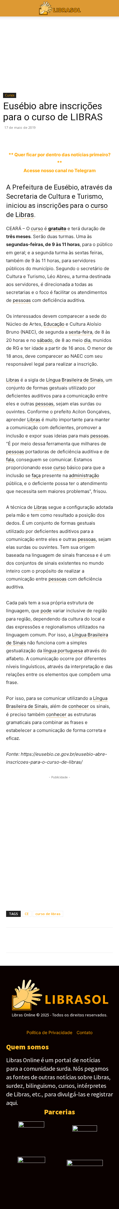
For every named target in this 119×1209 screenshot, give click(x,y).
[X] (26, 136)
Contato (84, 1032)
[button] (110, 8)
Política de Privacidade (49, 1032)
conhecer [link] (78, 706)
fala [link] (10, 459)
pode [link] (46, 611)
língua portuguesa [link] (63, 650)
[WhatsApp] (54, 136)
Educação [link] (54, 324)
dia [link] (87, 340)
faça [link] (36, 475)
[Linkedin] (82, 136)
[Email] (110, 136)
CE (27, 913)
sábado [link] (44, 340)
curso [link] (99, 205)
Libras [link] (24, 215)
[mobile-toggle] (10, 8)
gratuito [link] (57, 228)
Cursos (9, 95)
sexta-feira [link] (80, 332)
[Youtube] (81, 1024)
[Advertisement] (59, 840)
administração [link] (84, 475)
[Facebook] (12, 136)
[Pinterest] (40, 136)
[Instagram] (48, 1024)
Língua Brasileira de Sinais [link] (74, 380)
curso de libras (47, 913)
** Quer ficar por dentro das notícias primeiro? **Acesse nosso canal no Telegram (59, 162)
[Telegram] (68, 136)
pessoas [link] (22, 300)
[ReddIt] (96, 136)
